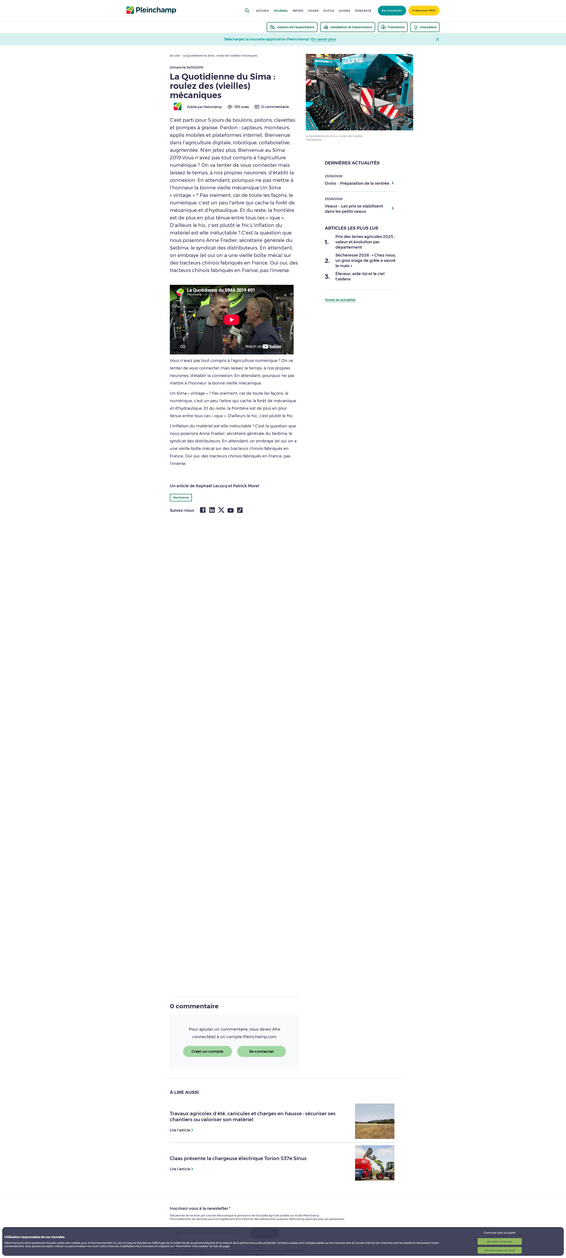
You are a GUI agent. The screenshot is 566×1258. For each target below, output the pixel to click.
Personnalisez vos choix (500, 1250)
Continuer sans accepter (500, 1232)
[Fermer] (361, 583)
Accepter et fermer (499, 1241)
